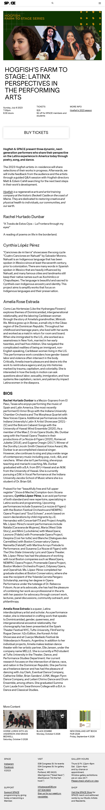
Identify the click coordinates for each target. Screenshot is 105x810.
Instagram (9, 763)
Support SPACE (11, 792)
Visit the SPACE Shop (81, 792)
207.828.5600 (44, 790)
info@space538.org (47, 786)
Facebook (9, 767)
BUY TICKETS (36, 132)
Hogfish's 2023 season (81, 110)
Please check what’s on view (84, 780)
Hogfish (8, 192)
